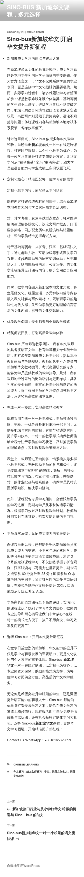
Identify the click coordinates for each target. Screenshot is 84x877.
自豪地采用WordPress (23, 865)
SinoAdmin (36, 32)
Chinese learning (26, 764)
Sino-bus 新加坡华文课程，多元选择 (38, 10)
